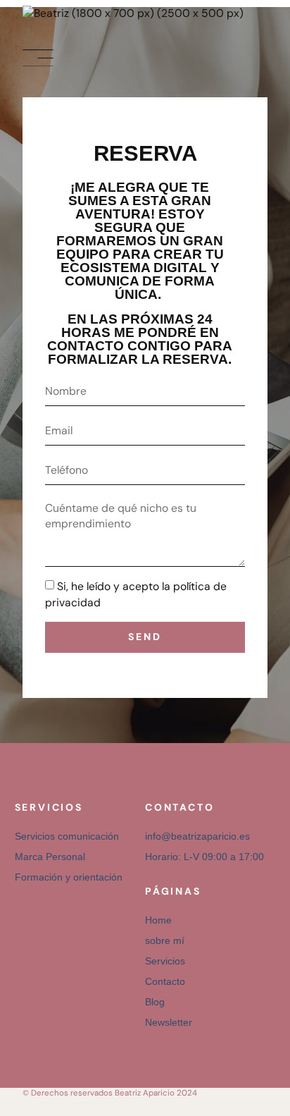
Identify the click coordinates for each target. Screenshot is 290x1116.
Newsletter (168, 1022)
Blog (155, 1001)
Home (158, 920)
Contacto (165, 981)
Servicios (165, 961)
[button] (38, 58)
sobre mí (164, 940)
